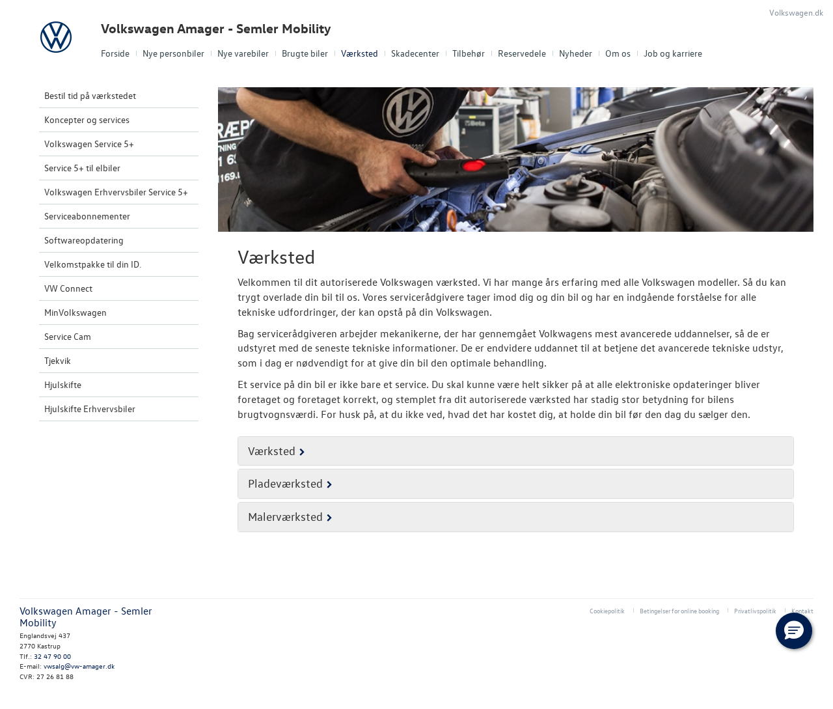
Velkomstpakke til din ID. (92, 264)
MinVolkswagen (75, 312)
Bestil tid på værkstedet (90, 95)
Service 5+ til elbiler (82, 167)
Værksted (359, 53)
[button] (794, 631)
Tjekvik (57, 360)
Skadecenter (415, 53)
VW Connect (68, 288)
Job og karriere (673, 53)
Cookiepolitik (607, 610)
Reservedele (522, 53)
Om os (618, 53)
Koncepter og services (87, 119)
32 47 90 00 (52, 656)
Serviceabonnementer (87, 216)
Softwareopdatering (84, 240)
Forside (115, 53)
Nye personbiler (173, 53)
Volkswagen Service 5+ (89, 143)
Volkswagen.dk (796, 12)
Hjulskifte (62, 384)
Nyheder (575, 53)
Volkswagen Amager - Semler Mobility (216, 28)
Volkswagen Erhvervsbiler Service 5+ (116, 192)
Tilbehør (468, 53)
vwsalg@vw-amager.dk (79, 666)
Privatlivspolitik (755, 610)
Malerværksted (285, 516)
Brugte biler (305, 53)
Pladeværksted (285, 483)
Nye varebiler (243, 53)
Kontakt (802, 610)
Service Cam (67, 336)
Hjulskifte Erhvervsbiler (89, 408)
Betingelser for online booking (679, 610)
